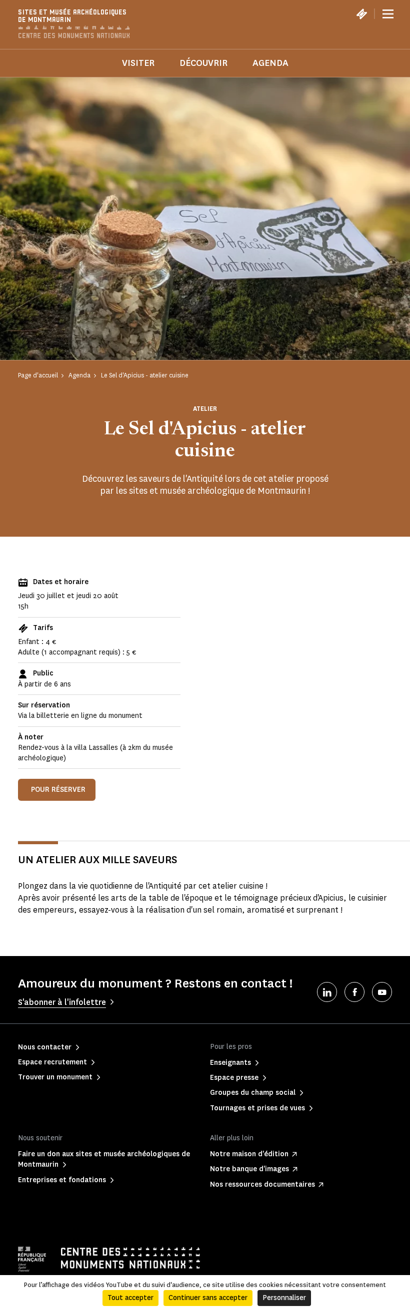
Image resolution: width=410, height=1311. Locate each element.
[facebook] (354, 992)
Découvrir (204, 63)
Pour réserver (58, 789)
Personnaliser (284, 1298)
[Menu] (388, 14)
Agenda (270, 63)
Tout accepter (131, 1298)
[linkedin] (327, 992)
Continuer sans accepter (208, 1298)
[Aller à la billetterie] (362, 14)
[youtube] (382, 992)
